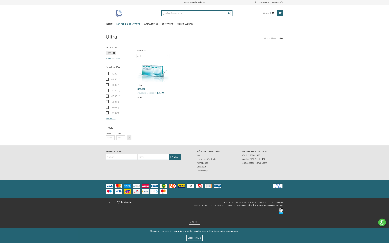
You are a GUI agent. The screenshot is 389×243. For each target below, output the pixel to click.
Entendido (194, 238)
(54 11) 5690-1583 (251, 155)
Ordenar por (141, 50)
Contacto (168, 23)
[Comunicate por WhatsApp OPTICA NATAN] (382, 222)
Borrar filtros (113, 58)
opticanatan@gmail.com (194, 2)
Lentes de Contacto (128, 23)
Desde (108, 133)
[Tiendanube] (119, 203)
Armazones (151, 23)
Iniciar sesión (277, 2)
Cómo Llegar (185, 23)
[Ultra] (153, 73)
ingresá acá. (248, 205)
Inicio (109, 23)
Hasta (118, 133)
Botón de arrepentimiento (270, 205)
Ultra (140, 97)
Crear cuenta (263, 2)
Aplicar (129, 137)
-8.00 (109, 53)
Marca (273, 38)
